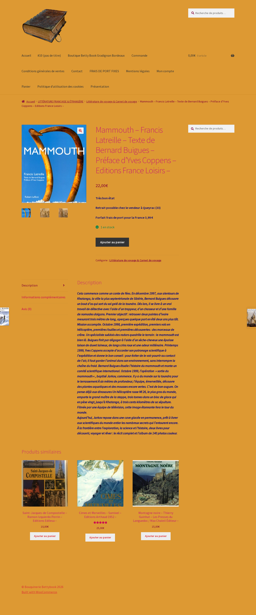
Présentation (100, 86)
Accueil (26, 55)
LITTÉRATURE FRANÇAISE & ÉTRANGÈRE (60, 101)
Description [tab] (30, 285)
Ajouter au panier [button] (45, 536)
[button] (80, 130)
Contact (77, 71)
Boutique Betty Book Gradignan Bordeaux (96, 55)
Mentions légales (138, 71)
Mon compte (165, 71)
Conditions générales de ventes (43, 71)
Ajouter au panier (112, 242)
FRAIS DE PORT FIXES (104, 71)
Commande (139, 55)
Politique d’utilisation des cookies (60, 86)
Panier (26, 86)
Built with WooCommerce (39, 592)
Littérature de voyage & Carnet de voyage (111, 101)
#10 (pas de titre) (49, 55)
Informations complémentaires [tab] (43, 297)
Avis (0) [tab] (26, 309)
